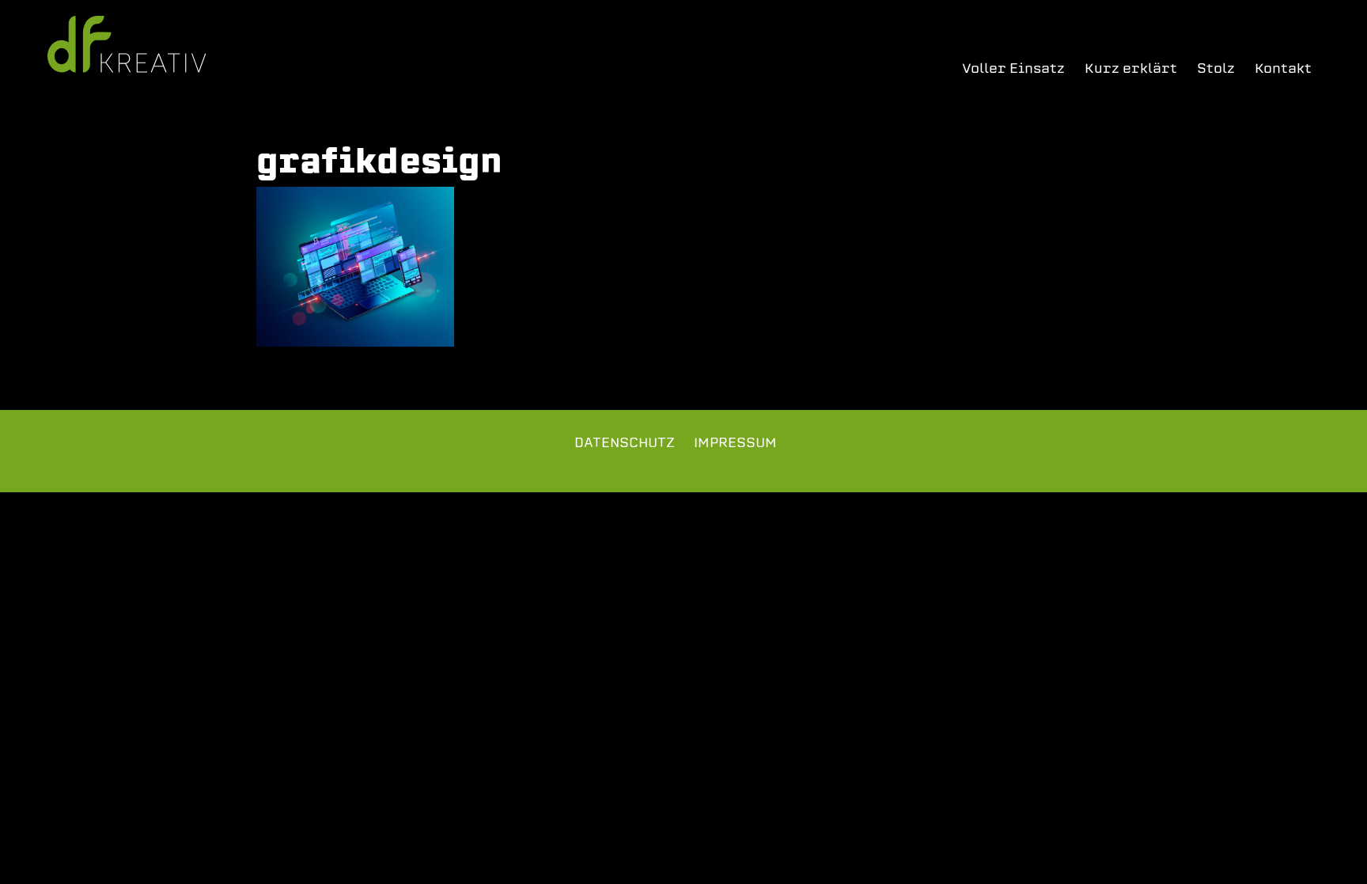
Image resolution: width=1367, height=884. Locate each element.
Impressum (735, 443)
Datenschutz (624, 443)
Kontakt (1283, 68)
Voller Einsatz (1013, 68)
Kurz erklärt (1131, 68)
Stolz (1216, 68)
